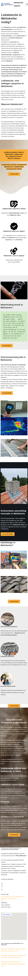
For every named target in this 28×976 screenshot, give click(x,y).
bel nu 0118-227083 (7, 534)
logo (2, 900)
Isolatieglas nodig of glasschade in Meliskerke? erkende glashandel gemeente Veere (13, 964)
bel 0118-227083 (14, 174)
